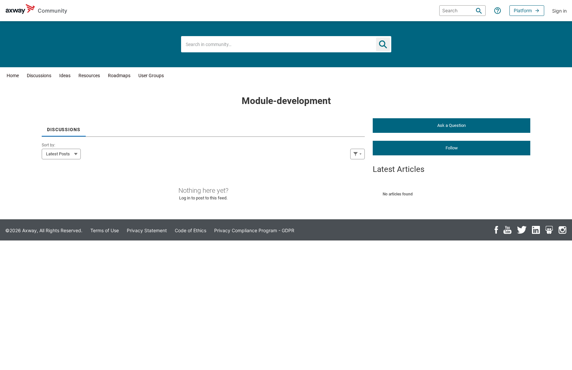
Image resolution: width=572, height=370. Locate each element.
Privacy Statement (147, 230)
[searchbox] (462, 10)
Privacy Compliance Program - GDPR (254, 230)
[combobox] (286, 44)
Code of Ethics (190, 230)
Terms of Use (104, 230)
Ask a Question (451, 125)
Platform (523, 10)
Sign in (559, 11)
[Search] (479, 10)
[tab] (64, 127)
